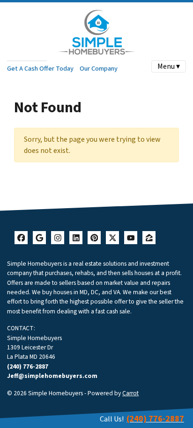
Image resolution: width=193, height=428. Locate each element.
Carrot (130, 393)
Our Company (99, 68)
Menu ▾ (168, 66)
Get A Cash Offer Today (40, 68)
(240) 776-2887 (27, 366)
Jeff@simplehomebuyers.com (52, 375)
